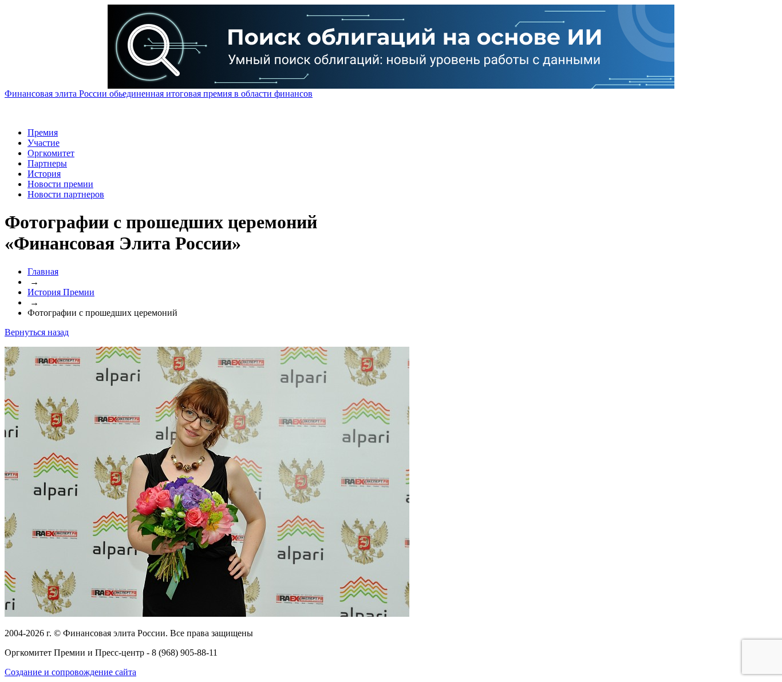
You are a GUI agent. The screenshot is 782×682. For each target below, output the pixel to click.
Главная (42, 271)
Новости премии (60, 184)
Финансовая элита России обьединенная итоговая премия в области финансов (159, 93)
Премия (42, 132)
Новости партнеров (65, 194)
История (44, 174)
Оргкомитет (50, 153)
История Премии (60, 292)
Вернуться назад (37, 332)
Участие (43, 143)
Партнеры (47, 163)
